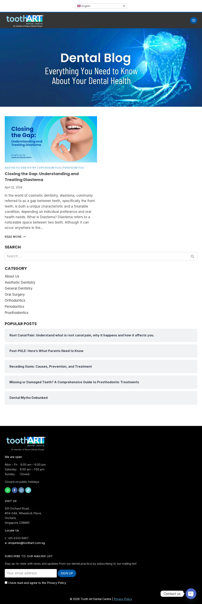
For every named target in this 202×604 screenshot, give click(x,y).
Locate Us (12, 530)
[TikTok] (28, 490)
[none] (101, 5)
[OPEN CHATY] (191, 593)
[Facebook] (15, 490)
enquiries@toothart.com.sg (26, 543)
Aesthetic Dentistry (20, 167)
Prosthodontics (16, 313)
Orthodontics (50, 167)
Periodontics (73, 167)
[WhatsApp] (8, 490)
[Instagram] (21, 490)
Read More (15, 236)
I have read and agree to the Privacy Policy (37, 583)
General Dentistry (19, 288)
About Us (12, 276)
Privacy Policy (123, 599)
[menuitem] (101, 5)
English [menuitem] (86, 6)
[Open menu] (193, 20)
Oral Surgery (15, 294)
